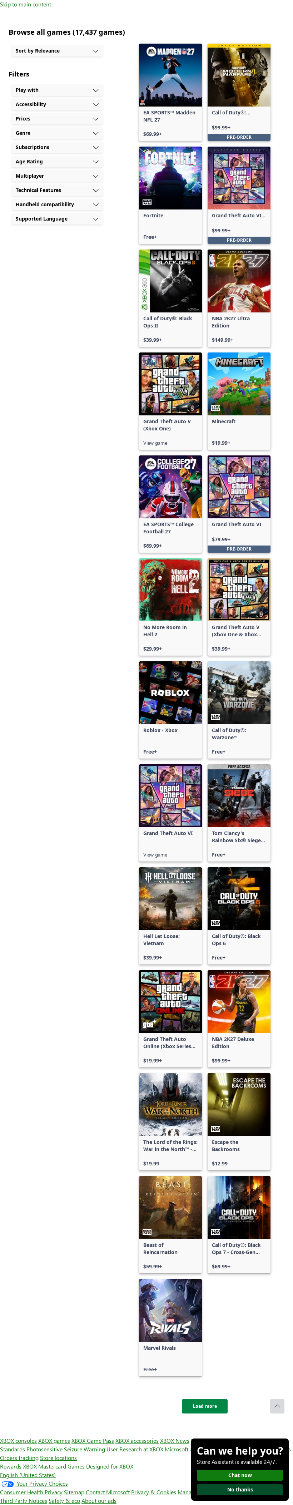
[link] (170, 92)
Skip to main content (25, 4)
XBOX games (54, 1440)
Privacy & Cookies (153, 1492)
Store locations (58, 1457)
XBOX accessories (137, 1440)
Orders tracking (19, 1457)
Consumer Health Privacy (31, 1492)
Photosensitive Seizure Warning (65, 1449)
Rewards (10, 1466)
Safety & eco (64, 1500)
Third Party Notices (23, 1500)
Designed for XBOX (109, 1466)
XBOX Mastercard (44, 1466)
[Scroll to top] (277, 1406)
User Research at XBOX (135, 1449)
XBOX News (174, 1440)
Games (76, 1466)
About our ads (98, 1500)
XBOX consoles (18, 1440)
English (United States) (28, 1475)
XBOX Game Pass (92, 1440)
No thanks (240, 1489)
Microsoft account (187, 1449)
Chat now (240, 1475)
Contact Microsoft (108, 1492)
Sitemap (74, 1492)
